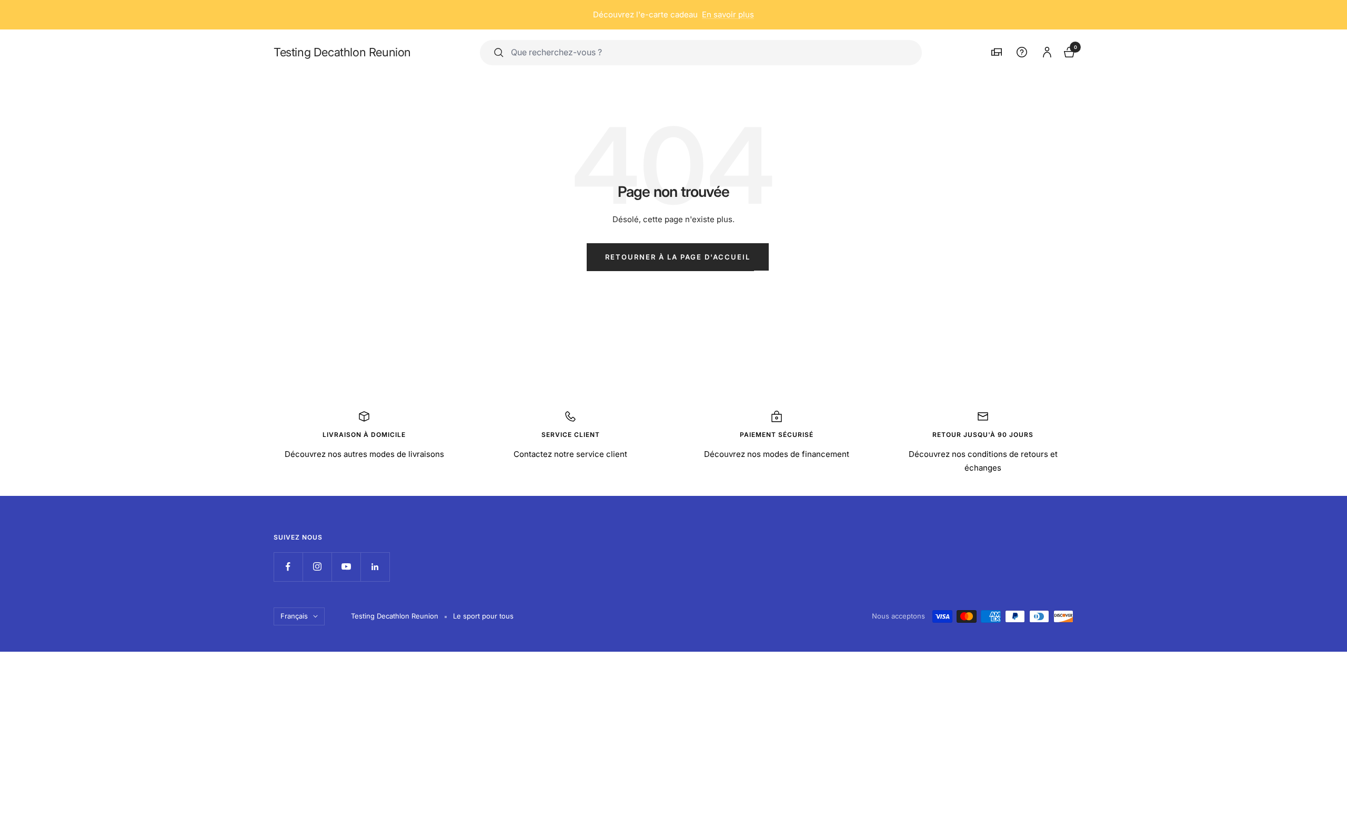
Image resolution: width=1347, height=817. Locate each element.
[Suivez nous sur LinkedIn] (374, 566)
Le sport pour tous (483, 616)
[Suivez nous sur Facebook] (288, 566)
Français (294, 616)
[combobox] (709, 52)
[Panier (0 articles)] (1068, 51)
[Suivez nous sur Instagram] (317, 566)
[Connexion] (1045, 50)
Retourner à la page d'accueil (677, 257)
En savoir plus (728, 14)
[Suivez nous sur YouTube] (345, 566)
